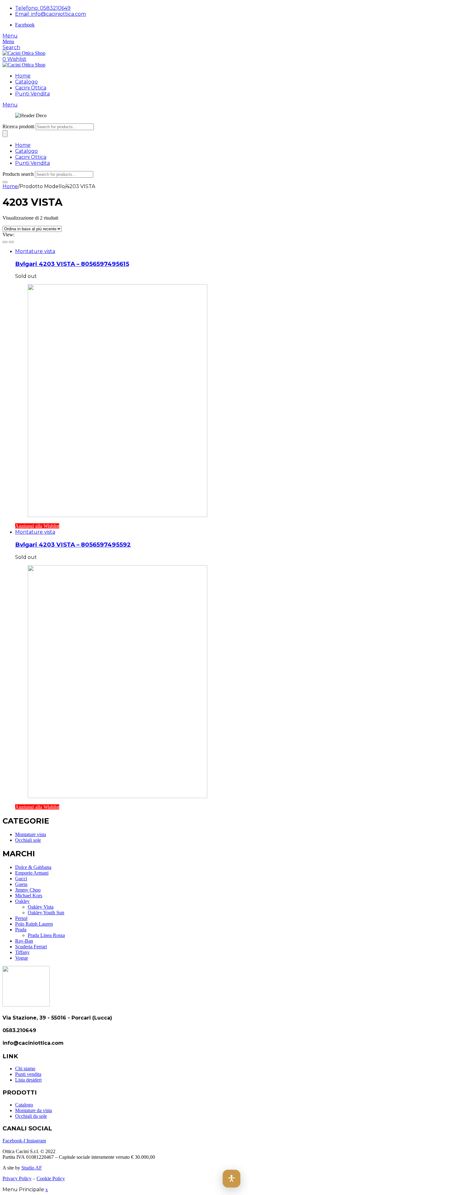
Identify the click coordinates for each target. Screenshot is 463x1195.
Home (23, 76)
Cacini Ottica (30, 88)
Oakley (22, 901)
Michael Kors (28, 895)
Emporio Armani (32, 873)
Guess (21, 884)
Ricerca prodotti (18, 126)
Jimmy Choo (28, 890)
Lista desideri (28, 1080)
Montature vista (35, 251)
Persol (21, 918)
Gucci (21, 878)
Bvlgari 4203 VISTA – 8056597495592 (73, 544)
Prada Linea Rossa (46, 935)
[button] (231, 1178)
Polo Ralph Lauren (34, 924)
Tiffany (22, 952)
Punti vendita (28, 1074)
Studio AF (31, 1167)
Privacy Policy (17, 1178)
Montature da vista (33, 1110)
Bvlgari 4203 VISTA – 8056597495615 (72, 263)
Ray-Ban (24, 941)
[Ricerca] (5, 133)
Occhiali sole (28, 840)
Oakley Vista (41, 907)
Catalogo (26, 82)
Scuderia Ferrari (31, 946)
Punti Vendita (32, 94)
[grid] (5, 242)
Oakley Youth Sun (46, 912)
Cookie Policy (51, 1178)
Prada (20, 929)
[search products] (5, 182)
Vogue (21, 958)
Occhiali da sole (31, 1116)
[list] (11, 242)
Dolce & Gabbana (33, 867)
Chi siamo (25, 1068)
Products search (18, 174)
